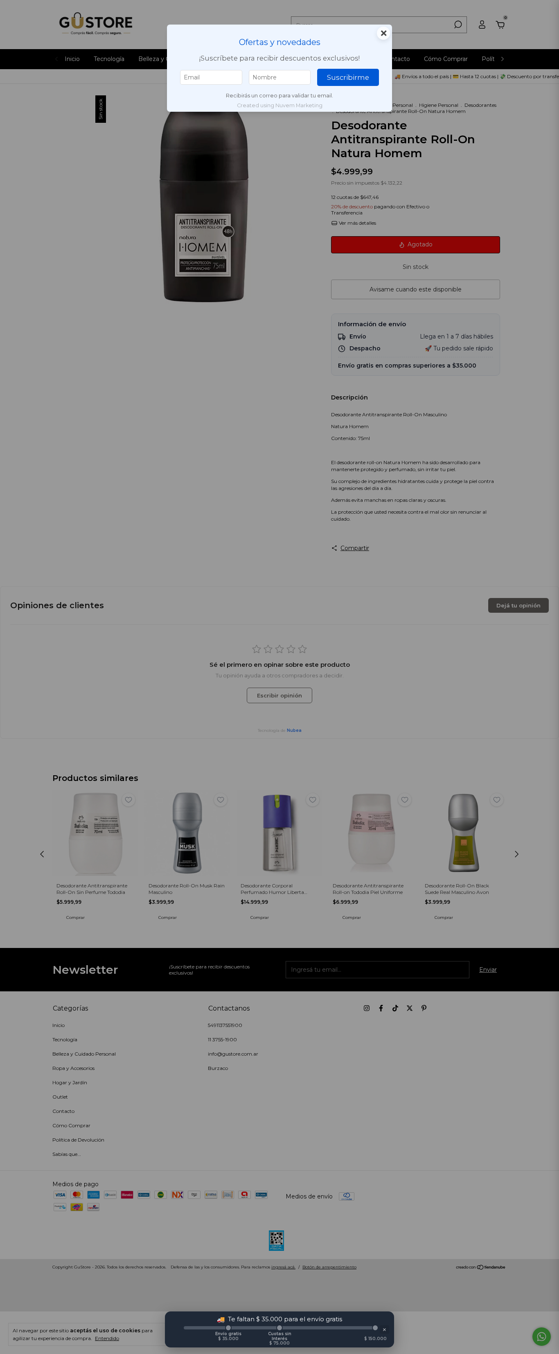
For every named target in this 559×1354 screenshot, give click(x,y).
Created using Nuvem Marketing (279, 105)
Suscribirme (348, 77)
